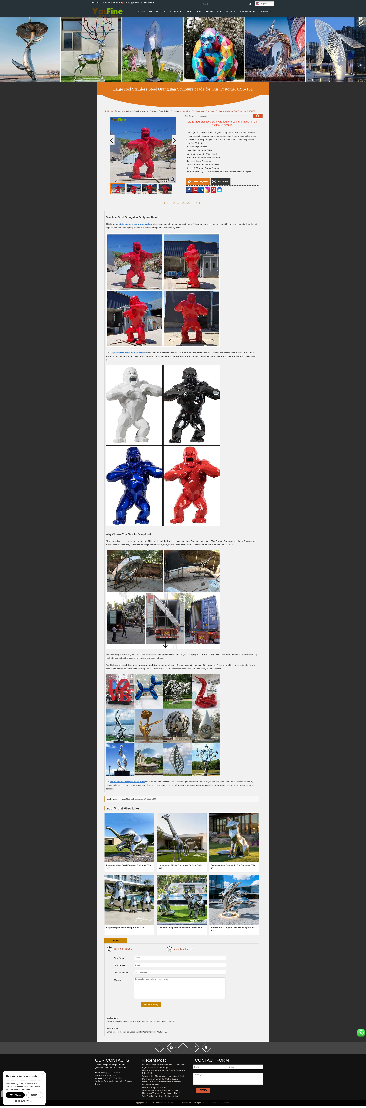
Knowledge (247, 11)
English (263, 3)
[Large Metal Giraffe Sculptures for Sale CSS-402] (182, 837)
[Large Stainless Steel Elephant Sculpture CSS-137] (129, 837)
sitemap (213, 1103)
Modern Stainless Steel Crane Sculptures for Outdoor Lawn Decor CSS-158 (141, 1021)
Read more (25, 1089)
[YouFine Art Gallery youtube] (95, 1089)
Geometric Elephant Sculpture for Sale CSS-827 (182, 927)
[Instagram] (207, 189)
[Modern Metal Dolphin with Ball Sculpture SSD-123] (234, 900)
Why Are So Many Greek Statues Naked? (161, 1096)
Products (156, 11)
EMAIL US (223, 181)
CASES (174, 11)
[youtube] (195, 189)
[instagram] (194, 1047)
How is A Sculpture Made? (154, 1087)
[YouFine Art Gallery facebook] (94, 1089)
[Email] (219, 189)
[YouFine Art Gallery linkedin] (96, 1089)
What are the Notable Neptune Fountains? (161, 1090)
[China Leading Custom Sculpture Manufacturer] (107, 12)
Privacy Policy (223, 1103)
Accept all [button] (15, 1095)
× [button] (42, 1074)
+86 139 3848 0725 (108, 1075)
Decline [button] (35, 1095)
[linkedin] (201, 189)
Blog (229, 11)
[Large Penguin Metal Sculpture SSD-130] (129, 900)
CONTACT (265, 11)
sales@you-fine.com (183, 949)
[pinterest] (206, 1047)
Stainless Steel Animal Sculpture (164, 111)
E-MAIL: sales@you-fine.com (107, 2)
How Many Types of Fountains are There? (161, 1093)
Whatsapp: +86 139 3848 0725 (139, 2)
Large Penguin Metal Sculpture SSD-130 (125, 927)
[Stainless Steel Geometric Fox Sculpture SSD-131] (234, 837)
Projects (211, 11)
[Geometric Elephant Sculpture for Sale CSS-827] (182, 900)
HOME (141, 11)
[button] (24, 1101)
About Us (192, 11)
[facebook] (189, 189)
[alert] (24, 1088)
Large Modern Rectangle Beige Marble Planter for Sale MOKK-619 (137, 1032)
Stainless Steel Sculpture (136, 111)
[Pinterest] (213, 189)
